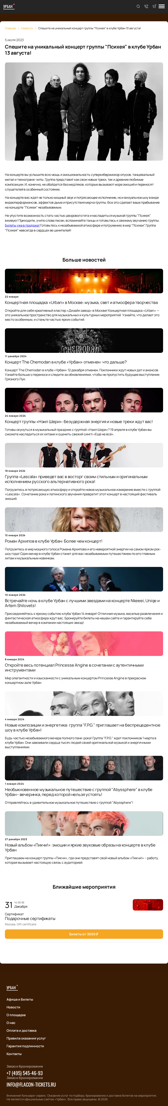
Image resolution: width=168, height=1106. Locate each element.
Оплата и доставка (21, 1030)
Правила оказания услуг (26, 1038)
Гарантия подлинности (25, 1046)
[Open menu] (162, 7)
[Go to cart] (154, 6)
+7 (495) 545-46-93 (25, 1073)
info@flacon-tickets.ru (31, 1084)
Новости (13, 1007)
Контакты (14, 1054)
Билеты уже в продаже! (22, 225)
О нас (11, 1022)
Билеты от (83, 934)
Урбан (7, 6)
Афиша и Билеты (20, 999)
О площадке (16, 1015)
